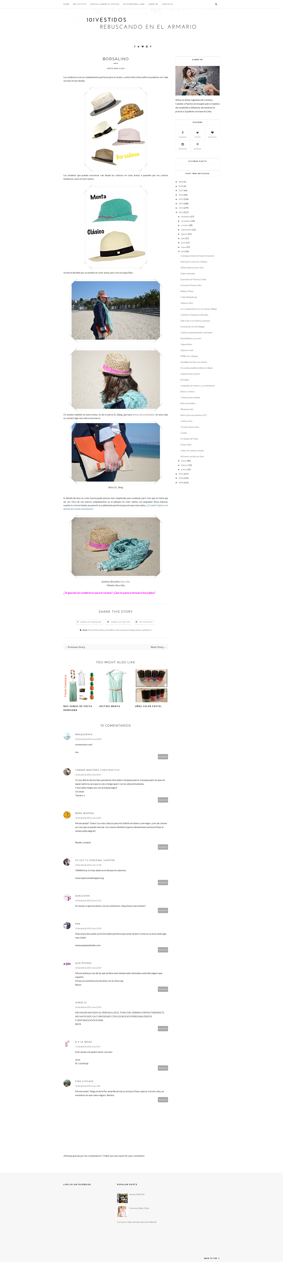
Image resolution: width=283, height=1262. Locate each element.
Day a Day (125, 581)
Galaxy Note (186, 344)
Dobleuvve (82, 895)
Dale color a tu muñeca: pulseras (195, 320)
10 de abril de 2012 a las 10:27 (88, 774)
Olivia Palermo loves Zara (192, 267)
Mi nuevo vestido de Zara (192, 456)
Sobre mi (153, 4)
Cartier (184, 433)
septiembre (186, 229)
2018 (181, 186)
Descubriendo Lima (134, 4)
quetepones (83, 963)
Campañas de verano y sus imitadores (198, 385)
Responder (163, 757)
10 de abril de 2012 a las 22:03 (88, 967)
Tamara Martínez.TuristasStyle (97, 770)
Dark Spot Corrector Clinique (194, 261)
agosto (184, 234)
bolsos (102, 630)
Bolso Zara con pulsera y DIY (194, 415)
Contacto (167, 4)
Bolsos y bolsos (188, 391)
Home (66, 4)
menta (138, 630)
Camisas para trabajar (190, 397)
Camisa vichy (186, 421)
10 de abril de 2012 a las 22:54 (88, 1007)
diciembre (185, 216)
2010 (181, 478)
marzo (184, 460)
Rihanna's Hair (187, 409)
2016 (181, 195)
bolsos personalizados (144, 414)
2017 (181, 190)
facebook (182, 137)
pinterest (197, 149)
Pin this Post (146, 622)
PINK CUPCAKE (84, 1081)
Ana (77, 923)
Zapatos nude (187, 350)
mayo (183, 247)
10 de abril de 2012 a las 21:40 (88, 928)
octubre (185, 225)
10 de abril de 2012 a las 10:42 (88, 818)
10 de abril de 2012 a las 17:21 (88, 900)
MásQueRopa (83, 734)
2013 (181, 208)
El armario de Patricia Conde (193, 279)
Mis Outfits (79, 4)
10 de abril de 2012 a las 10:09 (88, 739)
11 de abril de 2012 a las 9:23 (87, 1046)
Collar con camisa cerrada (192, 450)
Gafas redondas (188, 273)
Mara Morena (84, 813)
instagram (182, 149)
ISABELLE (81, 1002)
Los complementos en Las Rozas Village (199, 309)
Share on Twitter (120, 622)
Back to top (211, 1258)
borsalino (110, 630)
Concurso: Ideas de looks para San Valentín (137, 1222)
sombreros (147, 630)
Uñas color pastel (148, 706)
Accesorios (93, 630)
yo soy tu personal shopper (95, 860)
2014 (181, 203)
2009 (181, 482)
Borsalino (185, 379)
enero (184, 469)
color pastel (120, 630)
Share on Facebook (91, 622)
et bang (130, 630)
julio (183, 238)
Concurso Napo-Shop (139, 1208)
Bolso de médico (188, 403)
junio (183, 242)
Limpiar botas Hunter (190, 374)
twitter (198, 137)
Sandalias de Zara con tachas (194, 362)
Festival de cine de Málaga (192, 326)
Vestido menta (109, 706)
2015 (181, 199)
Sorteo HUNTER (136, 1194)
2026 (181, 181)
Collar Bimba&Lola (189, 297)
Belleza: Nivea (187, 291)
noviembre (186, 221)
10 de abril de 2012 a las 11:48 (88, 865)
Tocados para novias (190, 427)
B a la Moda (83, 1041)
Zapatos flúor (187, 303)
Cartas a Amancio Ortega (104, 4)
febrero (184, 465)
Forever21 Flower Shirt (191, 285)
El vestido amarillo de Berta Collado (197, 368)
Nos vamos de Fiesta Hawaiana (77, 708)
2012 (181, 212)
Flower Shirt (186, 444)
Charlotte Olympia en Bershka (194, 315)
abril (183, 251)
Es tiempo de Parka (189, 438)
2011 (181, 474)
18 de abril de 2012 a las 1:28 (87, 1086)
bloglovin (212, 137)
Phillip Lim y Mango (189, 356)
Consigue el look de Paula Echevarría (197, 255)
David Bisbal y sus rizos (191, 338)
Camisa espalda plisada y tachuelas (196, 332)
